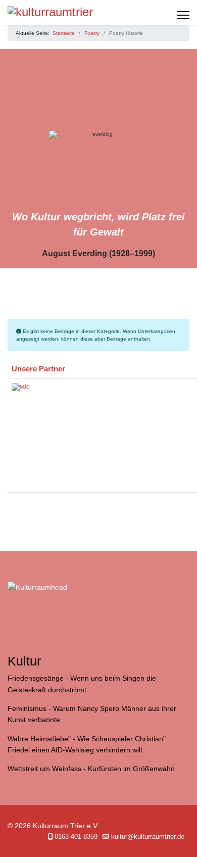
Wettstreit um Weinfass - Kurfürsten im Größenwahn (91, 769)
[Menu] (183, 15)
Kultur (24, 661)
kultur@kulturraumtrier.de (147, 836)
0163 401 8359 (76, 836)
